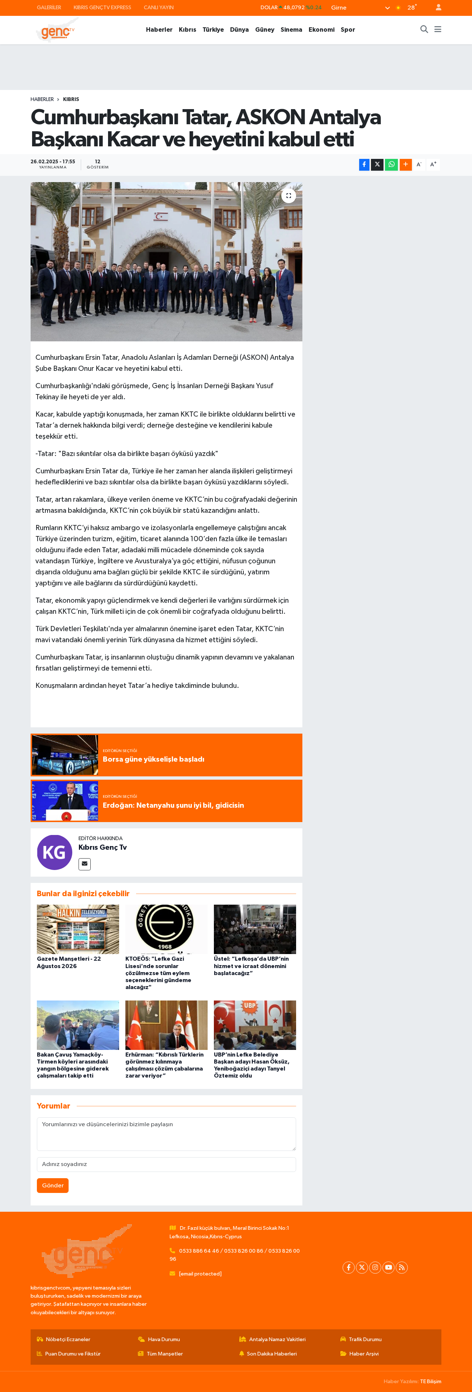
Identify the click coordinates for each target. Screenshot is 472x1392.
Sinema (291, 30)
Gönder (53, 1186)
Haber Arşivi (364, 1354)
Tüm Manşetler (165, 1354)
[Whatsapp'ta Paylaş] (391, 165)
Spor (348, 30)
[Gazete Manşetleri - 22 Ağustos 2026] (78, 929)
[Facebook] (349, 1268)
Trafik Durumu (365, 1339)
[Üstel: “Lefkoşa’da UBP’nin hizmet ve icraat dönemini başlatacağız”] (255, 929)
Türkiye (213, 30)
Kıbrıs (187, 30)
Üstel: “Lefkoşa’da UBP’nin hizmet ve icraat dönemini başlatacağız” (251, 966)
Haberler (159, 30)
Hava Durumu (164, 1339)
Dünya (239, 30)
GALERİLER (49, 7)
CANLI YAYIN (159, 7)
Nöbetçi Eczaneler (68, 1339)
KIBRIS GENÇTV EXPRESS (102, 7)
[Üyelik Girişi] (435, 8)
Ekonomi (321, 30)
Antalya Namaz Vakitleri (277, 1339)
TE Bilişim (430, 1381)
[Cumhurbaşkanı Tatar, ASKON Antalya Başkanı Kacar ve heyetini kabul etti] (166, 261)
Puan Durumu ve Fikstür (73, 1354)
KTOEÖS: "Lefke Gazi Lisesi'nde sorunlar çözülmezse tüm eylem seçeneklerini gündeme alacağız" (158, 973)
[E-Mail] (85, 864)
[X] (362, 1268)
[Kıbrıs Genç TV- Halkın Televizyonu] (57, 30)
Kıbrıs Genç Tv (103, 847)
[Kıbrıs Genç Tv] (54, 852)
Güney (264, 30)
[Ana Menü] (437, 30)
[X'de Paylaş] (377, 165)
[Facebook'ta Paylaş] (364, 165)
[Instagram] (375, 1268)
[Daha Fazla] (406, 165)
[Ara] (424, 30)
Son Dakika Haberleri (272, 1354)
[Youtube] (388, 1268)
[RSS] (402, 1268)
